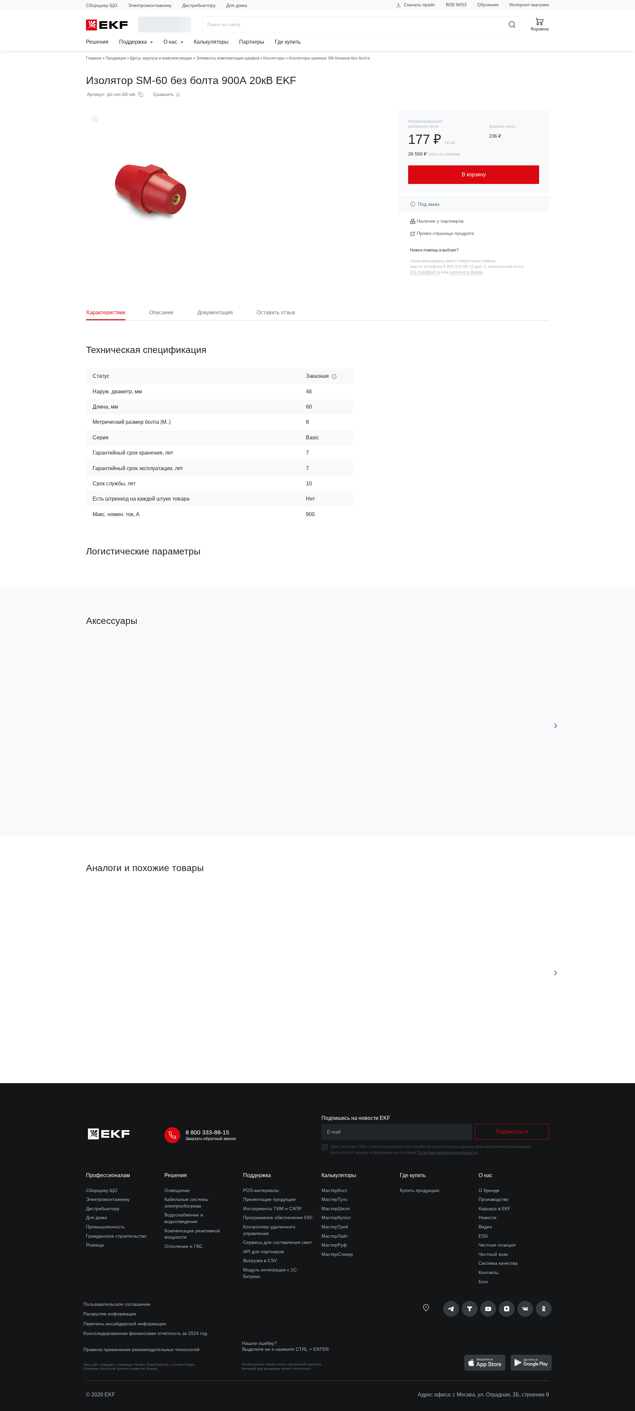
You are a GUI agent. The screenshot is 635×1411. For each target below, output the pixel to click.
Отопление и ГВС (183, 1246)
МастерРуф (334, 1245)
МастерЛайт (334, 1236)
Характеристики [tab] (105, 312)
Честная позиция (497, 1245)
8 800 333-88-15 (207, 1132)
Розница (95, 1245)
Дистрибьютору (199, 5)
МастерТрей (334, 1226)
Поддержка (133, 42)
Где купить (288, 42)
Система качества (498, 1263)
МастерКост (334, 1190)
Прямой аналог (110, 899)
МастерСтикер (337, 1254)
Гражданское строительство (116, 1236)
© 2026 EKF (100, 1394)
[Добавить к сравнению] (183, 794)
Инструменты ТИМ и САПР (272, 1208)
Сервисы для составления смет (277, 1242)
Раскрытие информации (109, 1313)
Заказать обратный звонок (211, 1138)
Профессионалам (108, 1175)
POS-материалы (261, 1190)
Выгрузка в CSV (260, 1260)
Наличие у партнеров (440, 221)
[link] (451, 1309)
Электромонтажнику (150, 5)
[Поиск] (512, 24)
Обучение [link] (488, 4)
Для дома (236, 5)
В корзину (124, 793)
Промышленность (105, 1226)
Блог (483, 1281)
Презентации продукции (269, 1199)
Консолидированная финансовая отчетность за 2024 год (145, 1333)
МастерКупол (336, 1217)
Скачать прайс (418, 4)
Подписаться (512, 1131)
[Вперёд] (556, 726)
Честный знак (493, 1254)
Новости (487, 1217)
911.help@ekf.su (425, 272)
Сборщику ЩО (101, 5)
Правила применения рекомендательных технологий (141, 1349)
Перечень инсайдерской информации (124, 1323)
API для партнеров (263, 1251)
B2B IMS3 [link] (456, 4)
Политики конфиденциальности (447, 1152)
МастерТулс (334, 1199)
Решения (97, 42)
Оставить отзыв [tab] (276, 312)
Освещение (177, 1190)
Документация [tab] (215, 312)
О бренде (489, 1190)
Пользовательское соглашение (116, 1304)
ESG (483, 1236)
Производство (494, 1199)
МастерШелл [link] (335, 1208)
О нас (171, 42)
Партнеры (251, 42)
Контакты (488, 1272)
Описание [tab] (161, 312)
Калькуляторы (211, 42)
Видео (485, 1226)
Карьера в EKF (495, 1208)
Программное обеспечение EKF (278, 1217)
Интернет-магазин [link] (529, 4)
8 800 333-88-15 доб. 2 (465, 266)
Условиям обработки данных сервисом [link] (114, 1368)
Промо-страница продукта (445, 233)
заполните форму (466, 272)
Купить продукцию (420, 1190)
